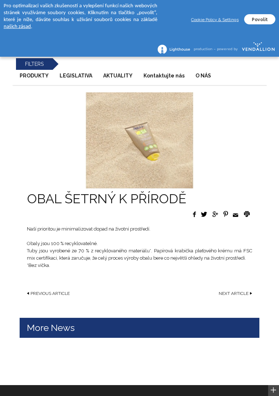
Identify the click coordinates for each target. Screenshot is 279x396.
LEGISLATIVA (76, 76)
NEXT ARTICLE (233, 293)
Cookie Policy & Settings (215, 19)
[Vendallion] (258, 49)
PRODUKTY (34, 76)
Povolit (260, 19)
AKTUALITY (118, 76)
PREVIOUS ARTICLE (50, 293)
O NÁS (203, 76)
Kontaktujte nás (164, 76)
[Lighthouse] (174, 49)
